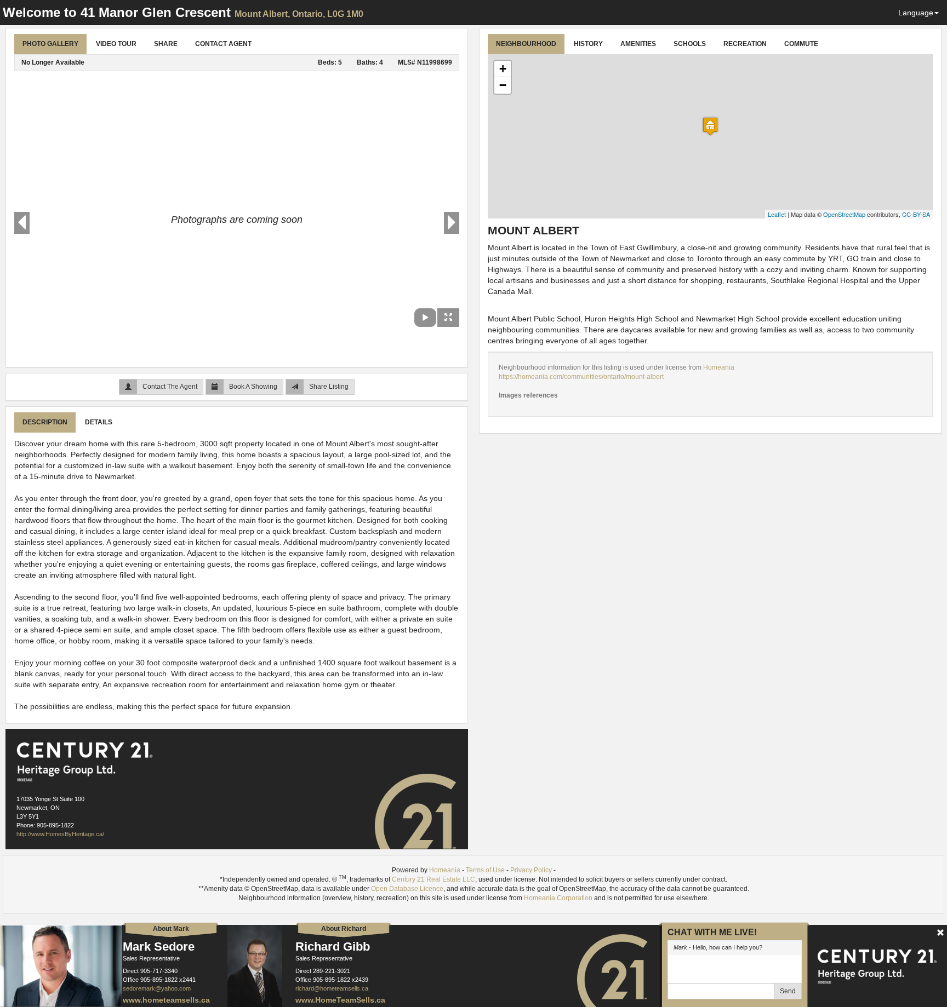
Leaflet (777, 214)
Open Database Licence (407, 889)
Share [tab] (166, 44)
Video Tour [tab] (116, 44)
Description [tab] (44, 422)
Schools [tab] (690, 44)
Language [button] (915, 12)
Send (788, 991)
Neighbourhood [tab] (526, 44)
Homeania (718, 367)
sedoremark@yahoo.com (157, 988)
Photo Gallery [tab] (50, 44)
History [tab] (588, 44)
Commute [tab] (801, 44)
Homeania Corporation (558, 898)
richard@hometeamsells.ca (331, 988)
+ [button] (502, 69)
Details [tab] (98, 422)
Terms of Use (485, 870)
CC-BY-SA (916, 214)
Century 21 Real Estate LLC (433, 879)
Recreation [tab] (745, 44)
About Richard (343, 929)
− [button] (502, 85)
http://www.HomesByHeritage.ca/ (60, 834)
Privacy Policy (531, 870)
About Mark (171, 929)
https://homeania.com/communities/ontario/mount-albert (581, 377)
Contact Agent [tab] (223, 44)
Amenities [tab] (638, 44)
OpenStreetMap (844, 214)
